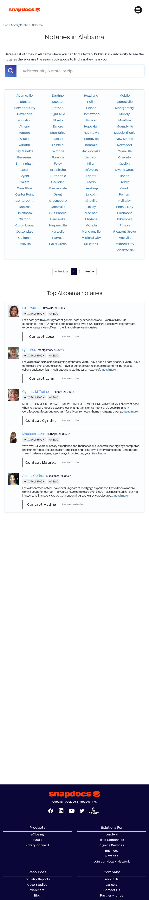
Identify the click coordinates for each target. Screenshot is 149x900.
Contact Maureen (42, 462)
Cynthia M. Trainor (36, 391)
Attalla (24, 139)
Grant (58, 194)
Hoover (91, 120)
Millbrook (91, 244)
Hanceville (57, 219)
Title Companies (112, 840)
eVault (37, 840)
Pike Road (124, 219)
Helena (91, 108)
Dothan (57, 108)
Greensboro (58, 200)
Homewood (91, 114)
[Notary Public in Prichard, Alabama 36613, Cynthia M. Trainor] (13, 395)
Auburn (24, 145)
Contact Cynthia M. (43, 420)
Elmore (58, 126)
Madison (91, 213)
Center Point (24, 194)
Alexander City (25, 108)
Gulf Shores (57, 213)
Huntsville (91, 139)
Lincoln (91, 194)
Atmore (24, 132)
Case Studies (37, 884)
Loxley (91, 207)
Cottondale (24, 231)
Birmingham (25, 163)
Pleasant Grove (124, 231)
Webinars (37, 890)
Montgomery (124, 108)
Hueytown (91, 132)
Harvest (58, 238)
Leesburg (91, 188)
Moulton (124, 120)
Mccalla (91, 225)
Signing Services (112, 845)
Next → (89, 271)
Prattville (124, 238)
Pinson (125, 225)
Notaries (111, 856)
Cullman (24, 238)
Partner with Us (111, 895)
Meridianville (91, 231)
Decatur (58, 102)
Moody (124, 114)
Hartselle (57, 231)
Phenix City (124, 207)
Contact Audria (41, 504)
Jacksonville (91, 151)
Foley (58, 163)
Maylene (91, 219)
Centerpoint (25, 200)
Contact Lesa (42, 336)
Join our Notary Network (112, 861)
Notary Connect (37, 845)
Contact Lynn (42, 378)
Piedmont (124, 213)
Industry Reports (37, 879)
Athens (24, 126)
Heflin (91, 102)
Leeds (91, 182)
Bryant (24, 176)
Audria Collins (33, 475)
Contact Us (111, 890)
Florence (57, 157)
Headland (91, 95)
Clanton (24, 219)
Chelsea (24, 207)
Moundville (124, 126)
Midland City (91, 238)
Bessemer (24, 157)
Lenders (112, 834)
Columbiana (24, 225)
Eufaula (58, 139)
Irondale (91, 145)
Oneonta (124, 157)
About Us (112, 879)
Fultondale (58, 176)
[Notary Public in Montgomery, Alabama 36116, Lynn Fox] (13, 352)
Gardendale (58, 188)
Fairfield (58, 145)
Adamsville (24, 95)
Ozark (124, 188)
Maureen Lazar (33, 433)
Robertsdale (124, 250)
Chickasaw (24, 213)
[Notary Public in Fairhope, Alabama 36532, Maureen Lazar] (13, 437)
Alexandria (24, 114)
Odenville (125, 151)
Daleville (24, 244)
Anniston (24, 120)
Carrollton (24, 188)
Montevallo (124, 102)
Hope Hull (91, 126)
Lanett (91, 176)
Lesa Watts (31, 307)
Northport (124, 145)
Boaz (24, 170)
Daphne (58, 95)
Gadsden (58, 182)
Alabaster (24, 102)
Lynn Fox (29, 349)
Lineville (91, 200)
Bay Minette (24, 151)
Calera (24, 182)
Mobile (125, 95)
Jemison (91, 157)
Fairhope (57, 151)
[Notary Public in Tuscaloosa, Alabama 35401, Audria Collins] (13, 478)
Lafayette (91, 170)
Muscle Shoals (124, 132)
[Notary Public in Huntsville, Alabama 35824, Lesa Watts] (13, 311)
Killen (91, 163)
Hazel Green (58, 244)
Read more (109, 370)
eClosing (37, 834)
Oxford (125, 182)
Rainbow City (124, 244)
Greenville (58, 207)
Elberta (58, 120)
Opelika (124, 163)
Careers (112, 884)
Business (112, 850)
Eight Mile (58, 114)
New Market (124, 139)
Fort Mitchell (58, 170)
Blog (37, 895)
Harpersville (58, 225)
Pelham (124, 194)
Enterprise (57, 132)
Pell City (124, 200)
